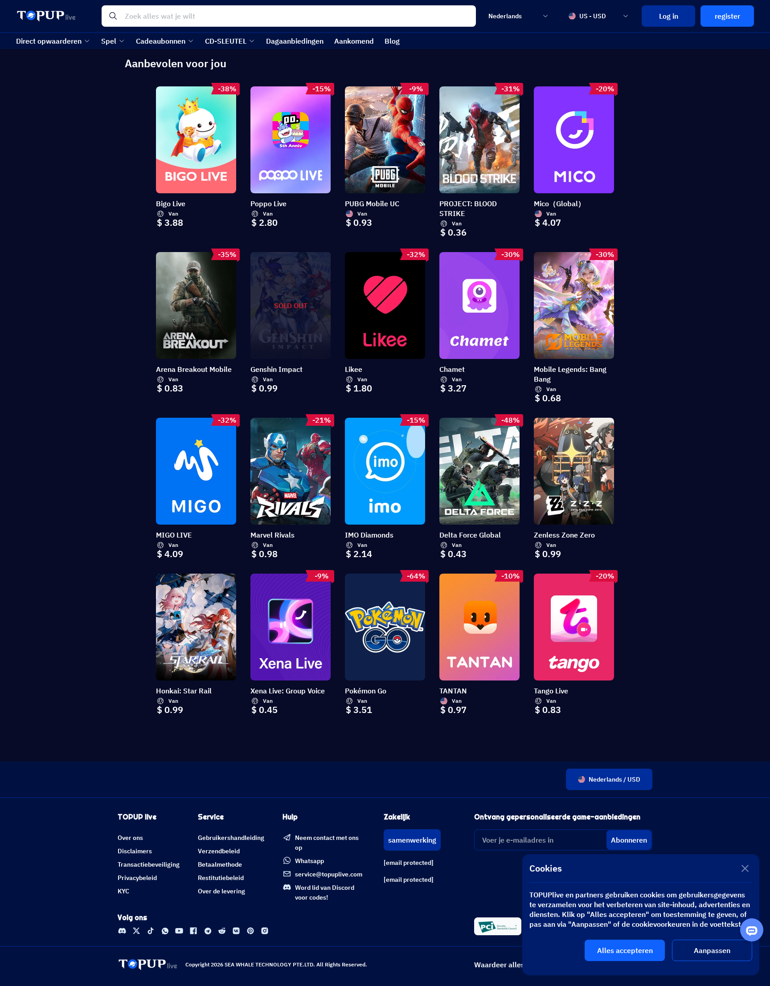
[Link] (122, 930)
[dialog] (640, 914)
